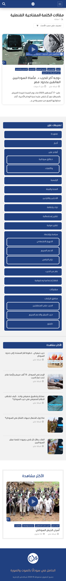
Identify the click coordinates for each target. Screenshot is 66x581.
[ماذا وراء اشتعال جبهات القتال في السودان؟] (55, 425)
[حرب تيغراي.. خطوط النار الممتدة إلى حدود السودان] (55, 360)
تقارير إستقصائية (50, 216)
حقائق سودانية (46, 159)
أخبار (58, 69)
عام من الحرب (51, 271)
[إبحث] (4, 4)
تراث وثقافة (52, 207)
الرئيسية (32, 69)
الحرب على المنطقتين (43, 305)
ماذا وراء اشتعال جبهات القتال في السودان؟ (25, 418)
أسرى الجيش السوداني (48, 530)
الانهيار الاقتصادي (45, 241)
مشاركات (54, 289)
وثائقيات (49, 168)
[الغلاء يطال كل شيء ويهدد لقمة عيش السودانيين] (55, 446)
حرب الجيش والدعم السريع (51, 73)
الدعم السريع (41, 69)
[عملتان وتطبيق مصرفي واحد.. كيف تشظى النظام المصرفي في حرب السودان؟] (55, 403)
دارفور (50, 324)
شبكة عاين (53, 86)
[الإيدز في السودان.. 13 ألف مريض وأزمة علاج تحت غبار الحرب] (55, 381)
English (54, 134)
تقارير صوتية (52, 225)
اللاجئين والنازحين (21, 69)
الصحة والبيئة (52, 189)
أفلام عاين (51, 69)
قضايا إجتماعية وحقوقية (46, 280)
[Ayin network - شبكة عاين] (33, 4)
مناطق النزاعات (51, 298)
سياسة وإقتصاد (51, 234)
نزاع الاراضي (47, 259)
